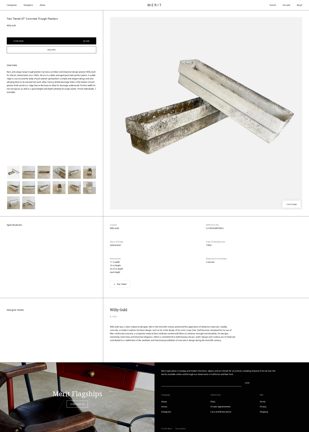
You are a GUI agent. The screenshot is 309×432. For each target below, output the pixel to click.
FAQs (213, 401)
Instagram (166, 411)
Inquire (51, 49)
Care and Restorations (221, 411)
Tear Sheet (122, 284)
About (42, 5)
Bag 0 (299, 5)
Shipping (264, 411)
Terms (263, 401)
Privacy (263, 406)
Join (247, 383)
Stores (164, 406)
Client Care (216, 395)
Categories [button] (12, 5)
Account (286, 5)
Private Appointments (221, 406)
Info (261, 395)
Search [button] (273, 5)
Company (165, 395)
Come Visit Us (77, 404)
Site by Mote (180, 428)
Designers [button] (28, 5)
